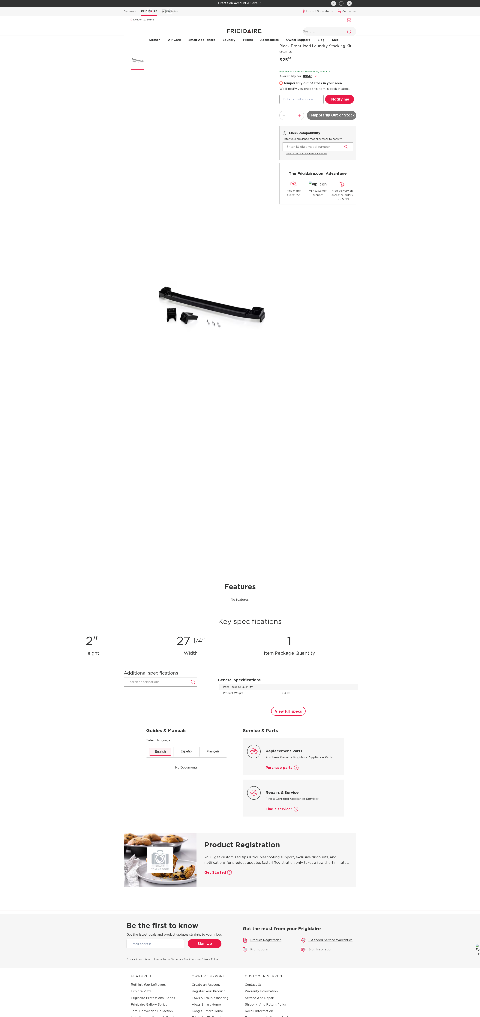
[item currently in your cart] (348, 20)
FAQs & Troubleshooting (210, 998)
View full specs (288, 711)
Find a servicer (279, 809)
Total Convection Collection (152, 1011)
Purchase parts (279, 768)
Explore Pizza (141, 991)
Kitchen (154, 40)
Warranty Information (261, 991)
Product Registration (265, 940)
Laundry (229, 40)
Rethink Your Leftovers (148, 984)
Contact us (349, 11)
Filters (248, 40)
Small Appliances (201, 40)
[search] (349, 32)
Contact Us (253, 984)
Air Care (174, 40)
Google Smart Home (207, 1011)
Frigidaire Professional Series (153, 998)
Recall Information (259, 1011)
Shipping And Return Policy (265, 1004)
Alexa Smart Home (206, 1004)
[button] (341, 3)
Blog (321, 40)
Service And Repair (259, 998)
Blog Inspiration (320, 949)
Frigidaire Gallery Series (149, 1004)
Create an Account (206, 984)
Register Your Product (208, 991)
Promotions (259, 949)
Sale (335, 40)
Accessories (269, 40)
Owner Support (298, 40)
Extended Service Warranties (330, 940)
